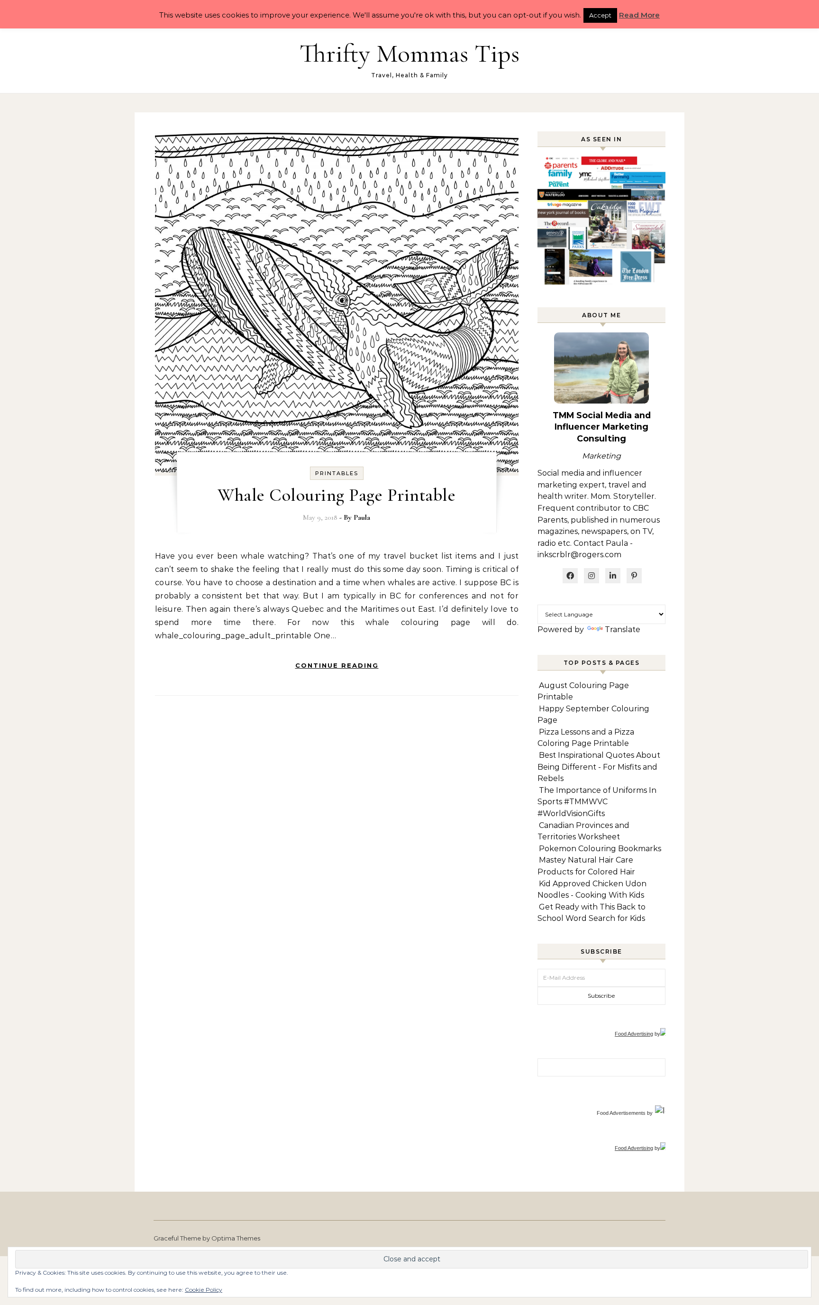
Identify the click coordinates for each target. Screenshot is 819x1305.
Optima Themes (235, 1238)
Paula (362, 517)
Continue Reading (337, 665)
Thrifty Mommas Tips (409, 53)
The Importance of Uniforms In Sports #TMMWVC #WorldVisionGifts (596, 802)
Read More (639, 14)
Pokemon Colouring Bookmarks (600, 848)
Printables (336, 473)
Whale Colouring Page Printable (336, 495)
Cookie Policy (203, 1289)
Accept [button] (600, 15)
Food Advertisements (621, 1113)
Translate (622, 629)
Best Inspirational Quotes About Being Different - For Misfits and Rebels (598, 767)
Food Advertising (634, 1034)
